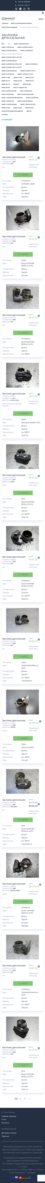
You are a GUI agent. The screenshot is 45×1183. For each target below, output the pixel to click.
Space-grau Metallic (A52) (30, 422)
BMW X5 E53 (18, 108)
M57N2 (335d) (15, 890)
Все (3, 44)
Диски (29, 111)
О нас (4, 1119)
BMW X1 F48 (18, 77)
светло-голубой (27, 747)
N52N (12, 482)
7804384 (24, 926)
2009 (14, 241)
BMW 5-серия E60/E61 (25, 101)
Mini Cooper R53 (26, 91)
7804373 (24, 197)
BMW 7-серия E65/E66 (9, 104)
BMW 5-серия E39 (8, 101)
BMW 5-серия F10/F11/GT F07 (12, 67)
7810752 (24, 435)
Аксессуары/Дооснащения (12, 111)
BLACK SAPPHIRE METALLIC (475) (27, 264)
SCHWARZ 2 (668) (28, 184)
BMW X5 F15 (6, 81)
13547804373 (26, 681)
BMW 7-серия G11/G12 (25, 74)
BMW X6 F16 (6, 84)
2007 (14, 162)
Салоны (5, 114)
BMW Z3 (16, 84)
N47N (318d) (15, 400)
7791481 (24, 760)
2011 (14, 398)
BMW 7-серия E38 (8, 74)
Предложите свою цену (34, 166)
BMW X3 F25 (29, 77)
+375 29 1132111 (24, 5)
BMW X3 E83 (6, 108)
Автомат (24, 275)
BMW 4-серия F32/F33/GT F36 (12, 64)
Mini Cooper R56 (8, 94)
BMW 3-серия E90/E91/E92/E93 (21, 23)
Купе (23, 499)
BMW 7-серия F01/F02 (27, 104)
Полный (24, 592)
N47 (12, 164)
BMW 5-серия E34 (31, 64)
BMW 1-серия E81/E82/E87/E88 (12, 98)
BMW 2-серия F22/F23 (25, 47)
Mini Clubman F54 (20, 87)
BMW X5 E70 (29, 108)
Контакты (5, 1123)
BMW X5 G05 (18, 81)
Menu (40, 19)
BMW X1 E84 (6, 77)
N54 (12, 1054)
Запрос (24, 175)
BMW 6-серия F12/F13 (27, 71)
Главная (5, 23)
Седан (23, 260)
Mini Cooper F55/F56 (9, 91)
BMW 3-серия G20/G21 (9, 61)
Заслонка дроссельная (13, 157)
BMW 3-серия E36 (26, 51)
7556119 (24, 1089)
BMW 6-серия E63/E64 (9, 71)
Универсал (25, 181)
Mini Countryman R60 (25, 94)
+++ (9, 44)
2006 (14, 725)
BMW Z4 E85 (27, 84)
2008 (14, 320)
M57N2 (13, 727)
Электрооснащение (9, 27)
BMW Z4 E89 (6, 87)
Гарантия (5, 1136)
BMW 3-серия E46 (32, 98)
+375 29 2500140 (24, 2)
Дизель (24, 187)
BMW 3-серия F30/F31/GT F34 (12, 57)
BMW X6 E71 (30, 81)
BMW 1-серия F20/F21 (21, 44)
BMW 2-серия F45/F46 (9, 51)
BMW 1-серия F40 (8, 47)
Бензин (24, 507)
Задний (24, 190)
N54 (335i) (14, 807)
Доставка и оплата (9, 1133)
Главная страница (9, 1116)
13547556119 (26, 844)
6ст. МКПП (25, 193)
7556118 (24, 517)
